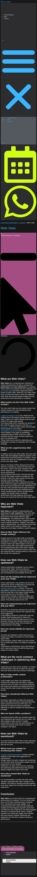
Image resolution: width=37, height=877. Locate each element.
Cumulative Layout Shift (9, 431)
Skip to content (6, 2)
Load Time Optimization (9, 223)
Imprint (8, 854)
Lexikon (22, 223)
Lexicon (6, 18)
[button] (18, 79)
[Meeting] (20, 182)
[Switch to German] (20, 40)
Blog (5, 16)
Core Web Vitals (6, 391)
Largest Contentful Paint (9, 415)
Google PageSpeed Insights (11, 754)
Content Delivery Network (10, 588)
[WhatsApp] (20, 219)
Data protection (11, 852)
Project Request (8, 15)
